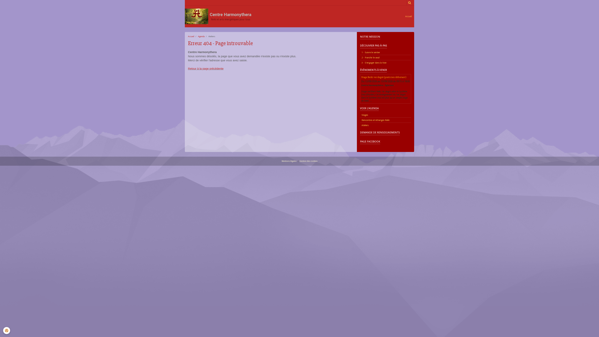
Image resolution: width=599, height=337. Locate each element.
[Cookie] (6, 330)
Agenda (201, 36)
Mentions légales (289, 161)
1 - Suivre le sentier (371, 52)
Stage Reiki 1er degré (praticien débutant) (383, 77)
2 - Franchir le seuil (371, 57)
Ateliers (365, 125)
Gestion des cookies (308, 161)
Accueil (408, 16)
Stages (365, 115)
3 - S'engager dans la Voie (374, 62)
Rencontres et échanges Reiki (376, 120)
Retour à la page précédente (206, 68)
